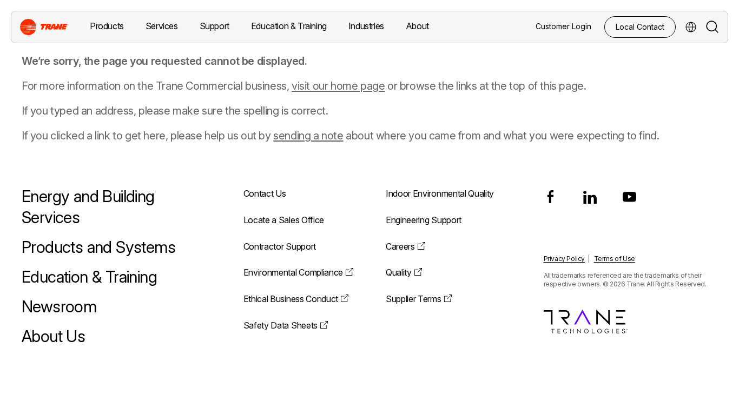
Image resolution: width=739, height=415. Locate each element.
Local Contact (640, 26)
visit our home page (338, 85)
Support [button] (214, 26)
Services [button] (162, 26)
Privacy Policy (564, 259)
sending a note (308, 135)
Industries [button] (366, 26)
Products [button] (107, 26)
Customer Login (563, 26)
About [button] (417, 26)
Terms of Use (614, 259)
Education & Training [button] (289, 26)
